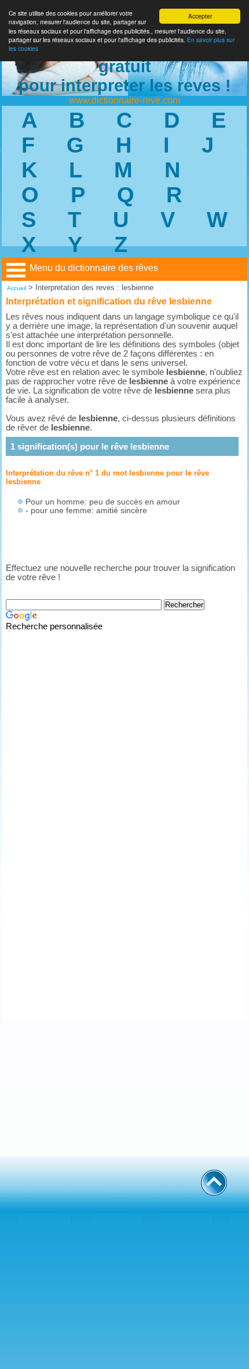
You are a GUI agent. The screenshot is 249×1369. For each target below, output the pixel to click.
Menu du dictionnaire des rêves (94, 268)
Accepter (200, 16)
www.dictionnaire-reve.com (124, 100)
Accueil (16, 288)
